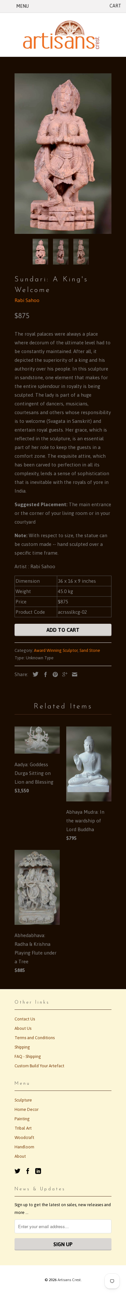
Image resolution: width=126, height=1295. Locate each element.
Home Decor (26, 1109)
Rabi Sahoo (27, 300)
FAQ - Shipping (28, 1056)
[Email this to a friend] (73, 674)
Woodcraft (24, 1137)
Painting (22, 1118)
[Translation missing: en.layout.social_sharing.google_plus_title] (63, 674)
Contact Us (25, 1019)
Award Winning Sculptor (56, 650)
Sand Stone (89, 650)
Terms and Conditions (35, 1037)
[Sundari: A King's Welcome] (63, 153)
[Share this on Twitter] (33, 674)
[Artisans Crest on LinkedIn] (38, 1171)
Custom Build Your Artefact (39, 1065)
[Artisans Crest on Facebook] (28, 1171)
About (20, 1156)
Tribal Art (23, 1128)
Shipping (22, 1047)
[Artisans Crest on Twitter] (17, 1171)
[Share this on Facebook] (44, 674)
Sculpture (23, 1100)
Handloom (24, 1146)
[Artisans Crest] (63, 35)
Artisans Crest (69, 1280)
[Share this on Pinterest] (53, 674)
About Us (23, 1028)
